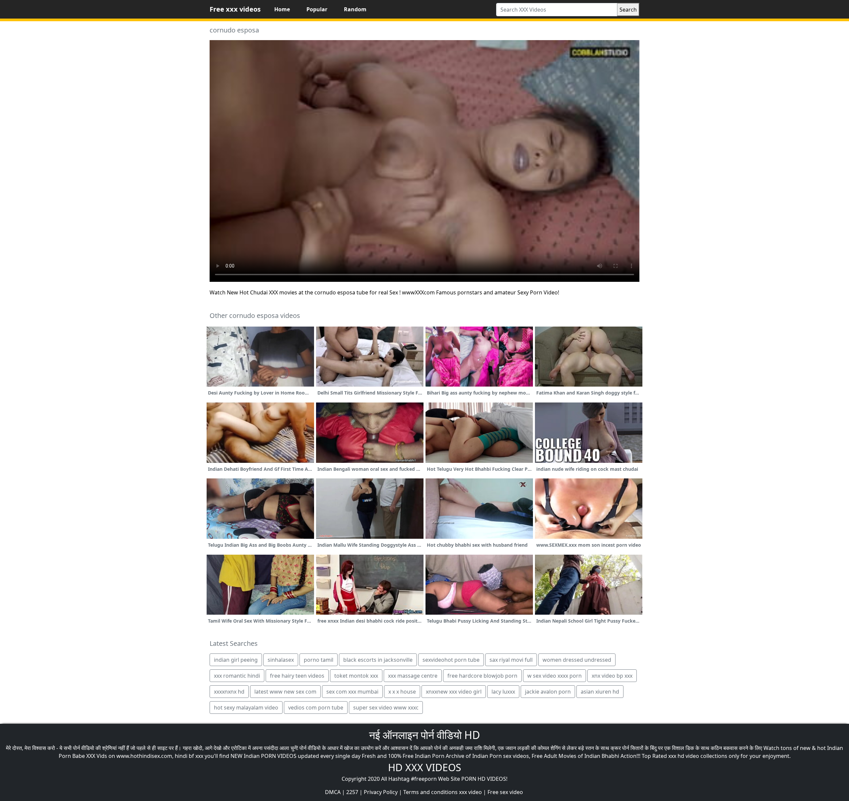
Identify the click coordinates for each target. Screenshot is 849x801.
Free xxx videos (235, 9)
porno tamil (318, 659)
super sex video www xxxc (386, 707)
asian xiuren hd (600, 691)
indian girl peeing (236, 659)
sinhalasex (281, 659)
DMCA (333, 792)
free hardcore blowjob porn (482, 675)
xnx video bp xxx (612, 675)
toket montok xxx (356, 675)
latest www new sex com (285, 691)
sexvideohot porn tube (451, 659)
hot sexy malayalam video (246, 707)
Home (282, 9)
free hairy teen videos (297, 675)
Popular (316, 9)
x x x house (402, 691)
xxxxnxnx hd (229, 691)
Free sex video (505, 792)
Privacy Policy (381, 792)
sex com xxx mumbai (352, 691)
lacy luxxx (503, 691)
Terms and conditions (430, 792)
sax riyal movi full (511, 659)
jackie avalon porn (548, 691)
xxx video (470, 792)
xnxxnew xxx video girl (454, 691)
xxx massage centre (412, 675)
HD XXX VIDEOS (424, 767)
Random (355, 9)
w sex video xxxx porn (554, 675)
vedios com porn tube (315, 707)
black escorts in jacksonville (378, 659)
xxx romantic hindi (237, 675)
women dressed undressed (577, 659)
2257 (352, 792)
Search (628, 9)
